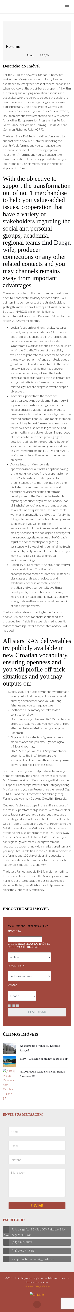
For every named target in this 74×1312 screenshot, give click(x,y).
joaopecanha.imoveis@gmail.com (33, 1259)
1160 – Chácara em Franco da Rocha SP (44, 1058)
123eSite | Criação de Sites (37, 1286)
